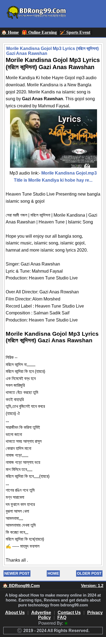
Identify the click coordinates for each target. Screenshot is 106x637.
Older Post (89, 573)
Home (53, 573)
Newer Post (17, 573)
